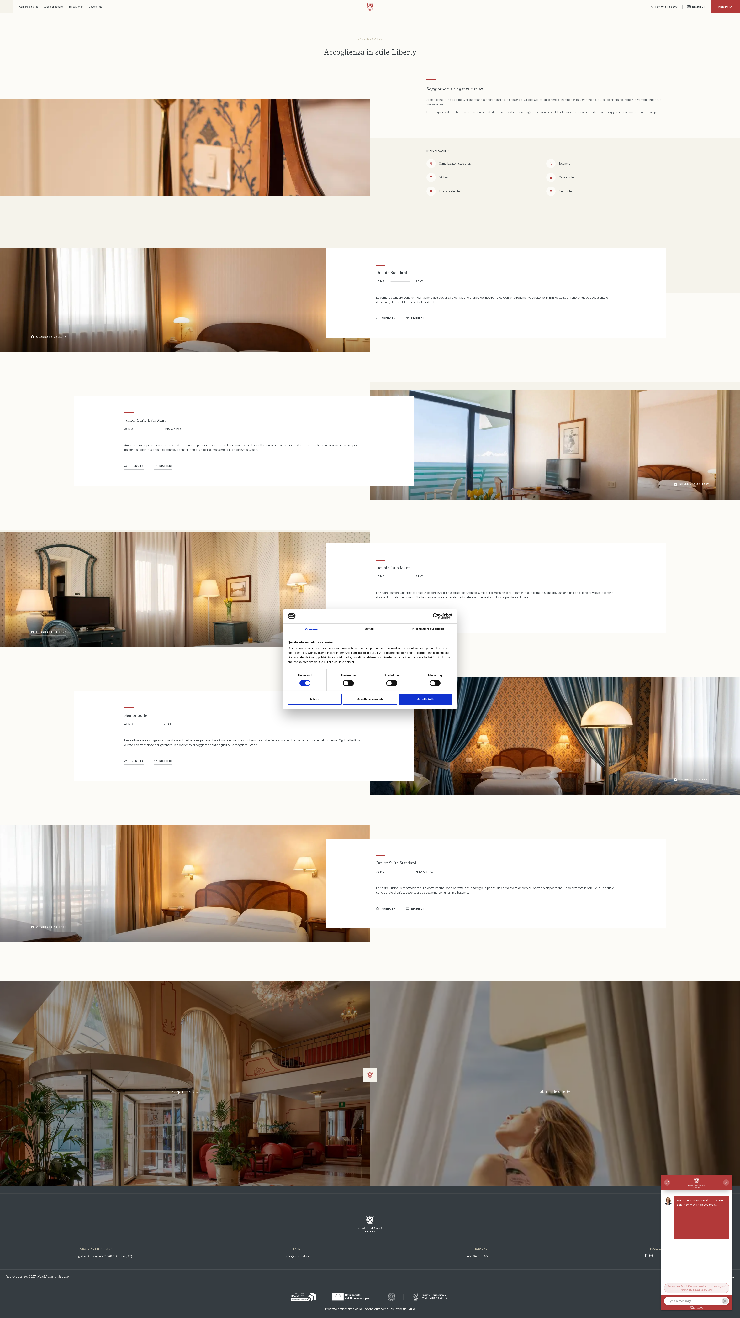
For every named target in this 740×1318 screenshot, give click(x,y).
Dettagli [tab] (370, 628)
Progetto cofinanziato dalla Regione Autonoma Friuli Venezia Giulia (370, 1309)
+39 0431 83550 (666, 6)
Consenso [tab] (312, 629)
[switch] (348, 683)
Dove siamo (95, 6)
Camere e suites (28, 6)
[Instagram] (651, 1256)
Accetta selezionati (370, 699)
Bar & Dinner (76, 6)
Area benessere (53, 6)
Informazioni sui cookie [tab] (428, 628)
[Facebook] (645, 1256)
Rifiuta (314, 699)
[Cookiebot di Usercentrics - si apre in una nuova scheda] (435, 616)
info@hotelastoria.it (299, 1256)
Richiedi (698, 6)
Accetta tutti (425, 699)
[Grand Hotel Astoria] (370, 7)
